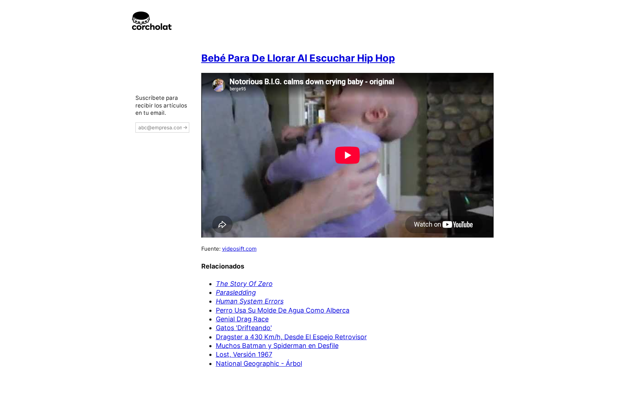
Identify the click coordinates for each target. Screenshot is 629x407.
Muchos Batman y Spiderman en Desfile (277, 345)
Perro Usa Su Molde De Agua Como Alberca (282, 310)
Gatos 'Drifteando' (244, 328)
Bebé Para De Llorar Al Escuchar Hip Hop (298, 58)
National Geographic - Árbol (259, 363)
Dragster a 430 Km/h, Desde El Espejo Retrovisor (291, 337)
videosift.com (239, 248)
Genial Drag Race (242, 319)
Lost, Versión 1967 (244, 354)
